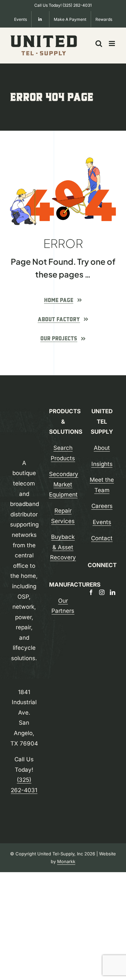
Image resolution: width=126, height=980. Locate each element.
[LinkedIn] (112, 592)
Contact (102, 538)
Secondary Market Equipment (63, 484)
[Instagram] (101, 592)
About (102, 447)
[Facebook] (91, 592)
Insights (102, 464)
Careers (102, 506)
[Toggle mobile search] (98, 43)
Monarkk (66, 861)
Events (102, 522)
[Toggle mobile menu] (112, 43)
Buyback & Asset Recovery (63, 547)
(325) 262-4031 (77, 5)
